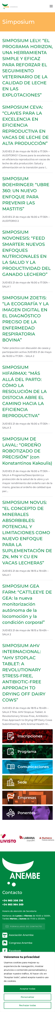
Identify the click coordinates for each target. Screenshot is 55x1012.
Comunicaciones (33, 767)
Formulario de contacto (26, 926)
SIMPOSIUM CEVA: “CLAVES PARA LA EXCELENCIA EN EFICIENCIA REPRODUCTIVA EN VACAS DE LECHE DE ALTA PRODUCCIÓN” (25, 125)
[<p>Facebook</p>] (4, 950)
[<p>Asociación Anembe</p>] (4, 934)
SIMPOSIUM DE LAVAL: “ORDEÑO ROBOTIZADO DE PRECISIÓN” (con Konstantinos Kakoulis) (27, 451)
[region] (27, 982)
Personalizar (27, 997)
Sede (22, 782)
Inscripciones (30, 736)
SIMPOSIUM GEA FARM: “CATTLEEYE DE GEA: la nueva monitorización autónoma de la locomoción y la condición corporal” (27, 604)
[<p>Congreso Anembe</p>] (4, 942)
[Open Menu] (51, 6)
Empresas (27, 797)
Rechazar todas (27, 1005)
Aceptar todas (27, 988)
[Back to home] (10, 6)
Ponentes (26, 813)
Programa (27, 751)
